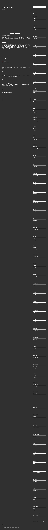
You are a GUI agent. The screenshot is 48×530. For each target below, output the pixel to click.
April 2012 (34, 218)
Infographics (35, 465)
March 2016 (35, 112)
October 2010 (35, 258)
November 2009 (35, 283)
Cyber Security (35, 436)
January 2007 (35, 359)
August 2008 (35, 317)
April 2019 (34, 63)
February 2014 (35, 168)
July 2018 (34, 70)
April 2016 (34, 110)
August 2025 (35, 16)
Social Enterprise (35, 490)
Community (35, 425)
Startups (34, 499)
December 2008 (35, 308)
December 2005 (35, 388)
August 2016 (35, 101)
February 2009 (35, 303)
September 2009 (35, 287)
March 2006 (35, 382)
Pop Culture (35, 481)
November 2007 (35, 337)
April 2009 (34, 299)
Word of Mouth (35, 515)
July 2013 (34, 184)
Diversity (34, 452)
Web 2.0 (3, 9)
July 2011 (34, 238)
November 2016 (35, 94)
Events (34, 454)
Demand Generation (36, 441)
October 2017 (35, 74)
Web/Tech (34, 510)
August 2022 (35, 36)
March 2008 (35, 328)
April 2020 (34, 56)
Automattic (17, 527)
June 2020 (34, 54)
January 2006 (35, 386)
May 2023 (34, 31)
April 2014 (34, 164)
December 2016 (35, 92)
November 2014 (35, 148)
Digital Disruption (36, 445)
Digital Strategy (35, 447)
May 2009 (34, 296)
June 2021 (34, 45)
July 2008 (34, 319)
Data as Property (35, 438)
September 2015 (35, 126)
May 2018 (34, 72)
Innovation (34, 468)
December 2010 (35, 254)
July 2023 (34, 27)
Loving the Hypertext (36, 472)
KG (4, 61)
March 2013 (35, 193)
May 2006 (34, 377)
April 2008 (34, 326)
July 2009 (34, 292)
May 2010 (34, 269)
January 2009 (35, 305)
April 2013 (34, 191)
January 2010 (35, 278)
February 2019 (35, 65)
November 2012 (35, 202)
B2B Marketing (35, 414)
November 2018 (35, 67)
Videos (34, 508)
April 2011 (34, 245)
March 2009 (35, 301)
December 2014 (35, 146)
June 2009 (34, 294)
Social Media (35, 497)
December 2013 (35, 173)
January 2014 (35, 171)
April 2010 (34, 272)
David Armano (6, 79)
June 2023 (34, 29)
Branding (34, 418)
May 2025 (34, 20)
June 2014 (34, 159)
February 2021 (35, 47)
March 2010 (35, 274)
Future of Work (35, 459)
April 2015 (34, 137)
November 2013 (35, 175)
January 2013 (35, 198)
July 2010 (34, 265)
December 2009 (35, 281)
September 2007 (35, 341)
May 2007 (34, 350)
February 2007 (35, 357)
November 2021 (35, 40)
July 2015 (34, 130)
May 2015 (34, 135)
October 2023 (35, 25)
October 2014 (35, 150)
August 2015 (35, 128)
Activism (34, 405)
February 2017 (35, 88)
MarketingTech (35, 477)
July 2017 (34, 79)
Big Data (34, 416)
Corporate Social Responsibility (38, 429)
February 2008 (35, 330)
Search (34, 488)
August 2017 (35, 76)
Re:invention (35, 483)
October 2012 (35, 204)
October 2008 (35, 312)
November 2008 (35, 310)
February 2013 (35, 195)
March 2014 (35, 166)
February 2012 (35, 222)
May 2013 (34, 189)
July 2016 (34, 103)
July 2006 (34, 373)
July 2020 (34, 52)
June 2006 (34, 375)
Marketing (34, 474)
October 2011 (35, 231)
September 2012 (35, 207)
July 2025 (34, 18)
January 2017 (35, 90)
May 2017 (34, 83)
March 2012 (35, 220)
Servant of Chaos (7, 3)
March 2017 (35, 85)
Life (33, 470)
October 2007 (35, 339)
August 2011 (35, 236)
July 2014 (34, 157)
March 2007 (35, 355)
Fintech (34, 456)
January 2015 (35, 144)
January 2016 (35, 117)
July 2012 (34, 211)
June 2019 (34, 61)
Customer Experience (36, 434)
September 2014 (35, 153)
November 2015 (35, 121)
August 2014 (35, 155)
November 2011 (35, 229)
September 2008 (35, 314)
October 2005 (35, 393)
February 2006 (35, 384)
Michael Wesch (27, 44)
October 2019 (35, 58)
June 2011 (34, 240)
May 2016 (34, 108)
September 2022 (35, 34)
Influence (34, 463)
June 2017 (34, 81)
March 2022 (35, 38)
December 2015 (35, 119)
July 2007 (34, 346)
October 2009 (35, 285)
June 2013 (34, 186)
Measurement (35, 479)
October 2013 (35, 177)
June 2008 (34, 321)
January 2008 (35, 332)
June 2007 (34, 348)
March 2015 (35, 139)
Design (34, 443)
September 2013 (35, 180)
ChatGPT (34, 420)
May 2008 (34, 323)
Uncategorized (35, 506)
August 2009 (35, 290)
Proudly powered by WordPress (6, 527)
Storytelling (35, 501)
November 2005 (35, 391)
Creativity (34, 432)
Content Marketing (36, 427)
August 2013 (35, 182)
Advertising (35, 407)
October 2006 (35, 366)
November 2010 (35, 256)
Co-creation (35, 423)
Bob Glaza (5, 71)
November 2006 (35, 364)
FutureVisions (35, 461)
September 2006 (35, 368)
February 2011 (35, 249)
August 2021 (35, 43)
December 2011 (35, 227)
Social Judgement (36, 492)
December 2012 (35, 200)
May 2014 (34, 162)
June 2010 (34, 267)
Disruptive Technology (36, 450)
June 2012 (34, 213)
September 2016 (35, 99)
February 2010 (35, 276)
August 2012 (35, 209)
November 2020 (35, 49)
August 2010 (35, 263)
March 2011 (34, 247)
